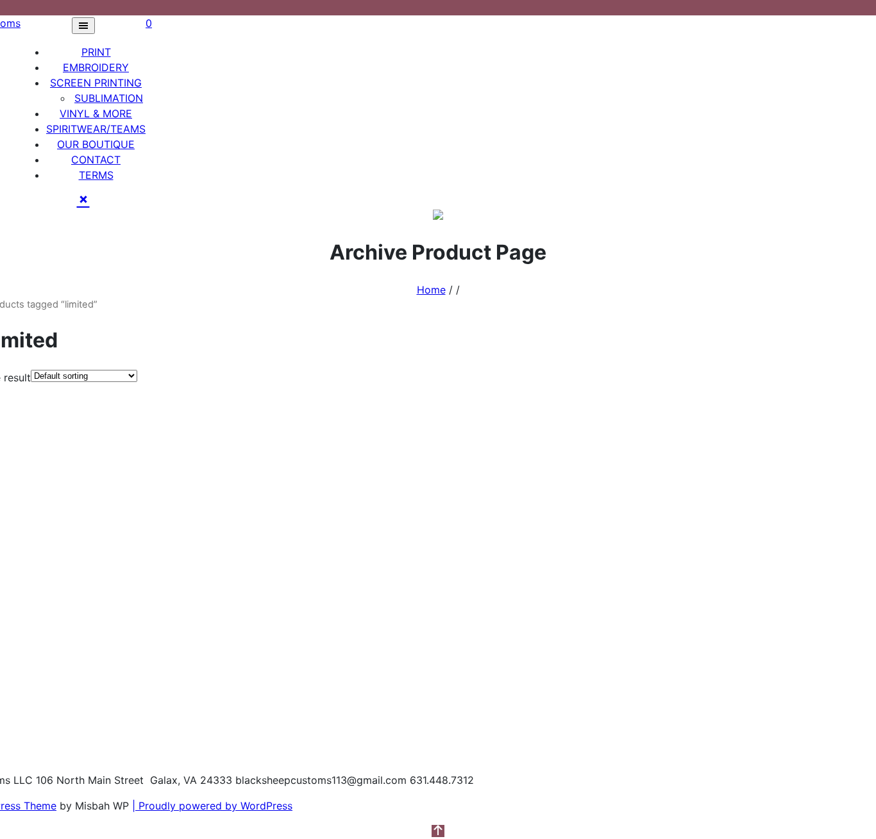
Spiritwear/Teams (96, 128)
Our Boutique (96, 144)
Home (431, 289)
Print (96, 52)
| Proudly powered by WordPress (212, 805)
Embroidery (96, 67)
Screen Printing (96, 82)
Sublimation (108, 98)
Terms (96, 175)
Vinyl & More (96, 113)
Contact (96, 159)
